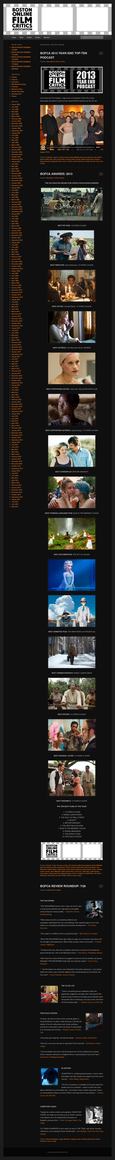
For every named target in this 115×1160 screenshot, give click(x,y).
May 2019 (15, 307)
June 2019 (15, 304)
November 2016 (17, 378)
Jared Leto (78, 871)
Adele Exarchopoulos (84, 865)
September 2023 (17, 185)
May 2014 (15, 449)
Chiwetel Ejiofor (52, 869)
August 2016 (16, 385)
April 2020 (15, 280)
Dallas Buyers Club (64, 869)
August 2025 (16, 133)
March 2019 (15, 311)
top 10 (65, 161)
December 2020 (17, 261)
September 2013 (17, 468)
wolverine (43, 1141)
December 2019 (17, 290)
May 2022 (15, 221)
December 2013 (17, 461)
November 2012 (17, 492)
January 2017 (16, 373)
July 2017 (15, 359)
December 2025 (17, 123)
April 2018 (15, 338)
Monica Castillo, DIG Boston (86, 1038)
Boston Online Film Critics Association (52, 159)
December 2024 (17, 152)
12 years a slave (63, 157)
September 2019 (17, 297)
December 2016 (17, 376)
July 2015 (15, 416)
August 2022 (16, 214)
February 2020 (16, 285)
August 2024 (16, 161)
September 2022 (17, 211)
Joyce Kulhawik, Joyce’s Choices (62, 974)
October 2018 (16, 323)
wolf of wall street (78, 161)
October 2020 (16, 266)
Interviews (15, 82)
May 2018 (15, 335)
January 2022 (16, 230)
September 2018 (17, 326)
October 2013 (16, 466)
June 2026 (15, 109)
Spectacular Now (45, 161)
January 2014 (16, 459)
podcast (97, 159)
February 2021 (16, 257)
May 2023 (15, 195)
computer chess (75, 1139)
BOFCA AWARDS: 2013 (56, 174)
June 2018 (15, 333)
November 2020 (17, 264)
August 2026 (16, 104)
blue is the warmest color (88, 157)
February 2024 (16, 173)
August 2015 (16, 414)
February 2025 (16, 147)
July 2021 (15, 245)
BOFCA (99, 157)
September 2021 (17, 240)
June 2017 (15, 361)
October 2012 (16, 495)
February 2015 (16, 428)
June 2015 (15, 418)
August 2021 (16, 242)
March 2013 (15, 483)
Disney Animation (76, 869)
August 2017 (16, 357)
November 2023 (17, 180)
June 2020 (15, 276)
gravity (78, 159)
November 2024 (17, 154)
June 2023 (15, 192)
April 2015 (15, 423)
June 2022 (15, 218)
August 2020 (16, 271)
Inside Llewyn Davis (87, 159)
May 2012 (15, 506)
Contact (37, 37)
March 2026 (15, 116)
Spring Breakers (57, 161)
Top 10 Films (62, 875)
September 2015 (17, 411)
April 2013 (15, 480)
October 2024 (16, 157)
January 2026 (16, 121)
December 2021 (17, 233)
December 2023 (17, 178)
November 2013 (17, 464)
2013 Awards (72, 865)
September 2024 (17, 159)
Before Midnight (75, 157)
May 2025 (15, 140)
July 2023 (15, 190)
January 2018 (16, 345)
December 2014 (17, 433)
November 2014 (17, 435)
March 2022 (15, 226)
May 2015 (15, 421)
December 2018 (17, 318)
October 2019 (16, 295)
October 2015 (16, 409)
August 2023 (16, 188)
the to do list (96, 1139)
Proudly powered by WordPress (57, 1152)
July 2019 (15, 302)
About (21, 37)
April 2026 (15, 114)
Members (47, 37)
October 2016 (16, 380)
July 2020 (15, 273)
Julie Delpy (85, 871)
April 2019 (15, 309)
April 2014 (15, 452)
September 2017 (17, 354)
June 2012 (15, 504)
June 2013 (15, 475)
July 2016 (15, 387)
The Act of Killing (77, 873)
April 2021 (15, 252)
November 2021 (17, 235)
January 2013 (16, 487)
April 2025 (15, 142)
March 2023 (15, 199)
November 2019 (17, 292)
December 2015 (17, 404)
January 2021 (16, 259)
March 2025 (15, 145)
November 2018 (17, 321)
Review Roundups (52, 1139)
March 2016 (15, 397)
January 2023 (16, 204)
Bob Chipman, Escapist (88, 933)
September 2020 (17, 268)
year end (95, 161)
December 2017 (17, 347)
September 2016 (17, 383)
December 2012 (17, 490)
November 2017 (17, 349)
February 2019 (16, 314)
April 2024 (15, 169)
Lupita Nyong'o (94, 871)
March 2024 (15, 171)
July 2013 (15, 473)
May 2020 (15, 278)
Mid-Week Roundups (19, 84)
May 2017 (15, 364)
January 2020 (16, 288)
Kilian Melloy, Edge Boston (79, 1079)
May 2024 (15, 166)
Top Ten (70, 161)
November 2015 (17, 406)
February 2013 (16, 485)
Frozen (94, 869)
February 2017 (16, 371)
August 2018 (16, 328)
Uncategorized (17, 94)
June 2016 (15, 390)
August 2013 (16, 471)
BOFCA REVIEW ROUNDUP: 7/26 (63, 886)
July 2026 (15, 107)
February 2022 (16, 228)
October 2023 (16, 183)
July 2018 (15, 330)
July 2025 (15, 135)
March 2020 (15, 283)
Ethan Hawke (87, 869)
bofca (63, 61)
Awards (29, 37)
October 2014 (16, 437)
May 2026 (15, 111)
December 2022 (17, 207)
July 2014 (15, 445)
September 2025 (17, 131)
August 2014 (16, 442)
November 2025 (17, 126)
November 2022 (17, 209)
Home (14, 37)
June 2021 (15, 247)
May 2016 (15, 392)
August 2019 (16, 299)
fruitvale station (70, 159)
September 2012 (17, 497)
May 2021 (15, 249)
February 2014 (16, 456)
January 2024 (16, 176)
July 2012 (15, 502)
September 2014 (17, 440)
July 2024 (15, 164)
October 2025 (16, 128)
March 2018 (15, 340)
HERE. (47, 152)
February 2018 (16, 342)
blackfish (67, 1139)
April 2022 (15, 223)
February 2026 (16, 119)
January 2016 (16, 402)
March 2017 (15, 368)
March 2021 (15, 254)
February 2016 (16, 399)
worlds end (88, 161)
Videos (14, 96)
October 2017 (16, 352)
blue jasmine (61, 867)
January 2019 (16, 316)
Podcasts (49, 157)
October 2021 (16, 238)
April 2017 (15, 366)
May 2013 (15, 478)
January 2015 (16, 430)
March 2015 (15, 425)
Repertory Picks (17, 89)
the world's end (53, 875)
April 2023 (15, 197)
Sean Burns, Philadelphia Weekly (90, 953)
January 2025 (16, 150)
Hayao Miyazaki (55, 871)
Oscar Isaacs (44, 873)
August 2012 (16, 499)
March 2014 (15, 454)
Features (15, 79)
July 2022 (15, 216)
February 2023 (16, 202)
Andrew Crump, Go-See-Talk (92, 1002)
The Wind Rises (89, 873)
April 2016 (15, 395)
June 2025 (15, 138)
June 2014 (15, 447)
